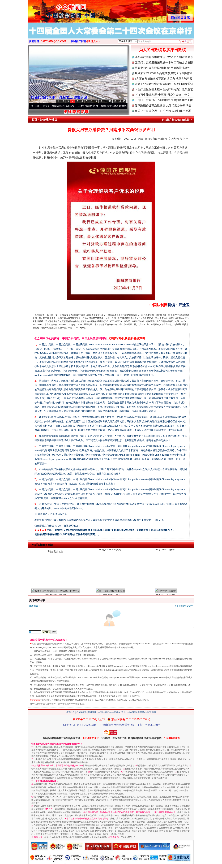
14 (119, 101)
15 (124, 101)
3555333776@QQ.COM (53, 41)
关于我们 (70, 712)
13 (115, 101)
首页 (34, 119)
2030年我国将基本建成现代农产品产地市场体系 (164, 57)
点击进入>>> (93, 41)
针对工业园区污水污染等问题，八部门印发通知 (164, 84)
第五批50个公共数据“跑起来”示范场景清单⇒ (162, 67)
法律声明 (92, 712)
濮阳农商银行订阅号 (156, 138)
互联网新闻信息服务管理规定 (82, 651)
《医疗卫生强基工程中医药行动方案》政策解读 (164, 89)
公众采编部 (81, 712)
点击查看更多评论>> (184, 606)
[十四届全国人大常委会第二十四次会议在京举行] (111, 34)
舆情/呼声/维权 (48, 119)
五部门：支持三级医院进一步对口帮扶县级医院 (164, 62)
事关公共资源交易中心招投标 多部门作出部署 (163, 110)
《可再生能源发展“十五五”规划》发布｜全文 (162, 94)
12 (110, 101)
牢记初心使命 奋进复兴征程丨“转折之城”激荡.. (105, 106)
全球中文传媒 (56, 10)
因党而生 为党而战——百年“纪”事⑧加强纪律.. (56, 106)
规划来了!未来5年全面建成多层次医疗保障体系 (164, 73)
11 (105, 101)
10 (101, 101)
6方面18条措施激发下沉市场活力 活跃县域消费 (163, 78)
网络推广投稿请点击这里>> (177, 119)
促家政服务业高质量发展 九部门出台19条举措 (163, 105)
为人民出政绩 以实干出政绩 (162, 50)
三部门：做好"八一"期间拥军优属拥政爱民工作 (164, 100)
